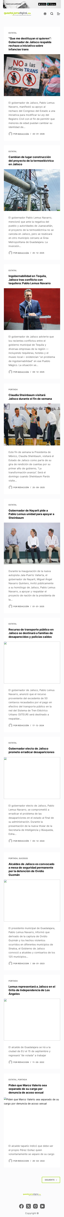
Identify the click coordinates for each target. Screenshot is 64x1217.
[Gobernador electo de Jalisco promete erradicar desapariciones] (32, 778)
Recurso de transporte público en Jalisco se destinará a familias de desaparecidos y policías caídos (31, 633)
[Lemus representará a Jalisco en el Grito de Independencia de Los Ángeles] (32, 1020)
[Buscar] (51, 13)
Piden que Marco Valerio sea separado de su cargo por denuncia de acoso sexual (28, 1089)
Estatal (13, 33)
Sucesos (23, 858)
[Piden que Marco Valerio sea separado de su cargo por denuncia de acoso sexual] (32, 1118)
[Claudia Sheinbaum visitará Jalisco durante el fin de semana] (32, 424)
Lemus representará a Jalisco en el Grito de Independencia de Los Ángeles (32, 990)
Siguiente (50, 1180)
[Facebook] (21, 1206)
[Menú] (58, 13)
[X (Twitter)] (28, 1206)
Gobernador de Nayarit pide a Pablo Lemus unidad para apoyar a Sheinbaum (31, 514)
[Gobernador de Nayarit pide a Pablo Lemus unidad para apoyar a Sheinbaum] (32, 543)
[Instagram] (35, 1206)
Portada (13, 389)
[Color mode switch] (45, 13)
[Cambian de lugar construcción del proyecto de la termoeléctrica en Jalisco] (32, 190)
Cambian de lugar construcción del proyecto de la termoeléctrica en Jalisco (31, 160)
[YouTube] (42, 1206)
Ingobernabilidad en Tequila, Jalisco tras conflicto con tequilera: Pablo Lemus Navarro (30, 279)
